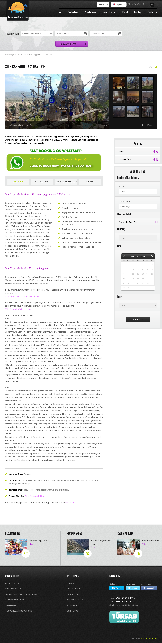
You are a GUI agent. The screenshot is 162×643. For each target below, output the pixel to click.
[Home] (60, 12)
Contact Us (72, 611)
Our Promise (11, 605)
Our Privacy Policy (14, 589)
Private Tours (73, 594)
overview (18, 181)
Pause (150, 125)
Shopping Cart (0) (136, 4)
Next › (145, 125)
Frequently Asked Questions (18, 611)
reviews (90, 181)
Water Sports (73, 605)
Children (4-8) (125, 201)
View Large (105, 125)
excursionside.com (148, 638)
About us (71, 583)
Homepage (9, 54)
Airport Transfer (75, 600)
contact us (70, 502)
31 (128, 288)
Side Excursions (74, 589)
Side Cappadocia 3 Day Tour (18, 309)
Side (151, 67)
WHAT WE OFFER (12, 583)
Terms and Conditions (15, 600)
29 (152, 283)
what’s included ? (66, 181)
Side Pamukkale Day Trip (36, 496)
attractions (42, 181)
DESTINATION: (13, 34)
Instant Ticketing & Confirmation (21, 594)
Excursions (21, 54)
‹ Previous (142, 125)
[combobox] (103, 4)
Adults (121, 186)
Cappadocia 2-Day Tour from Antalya (22, 296)
